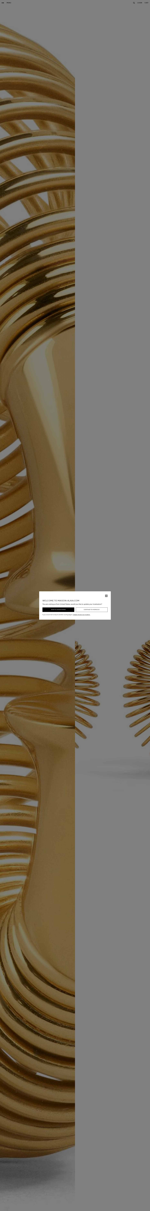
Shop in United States (58, 609)
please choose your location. (81, 614)
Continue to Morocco (91, 609)
